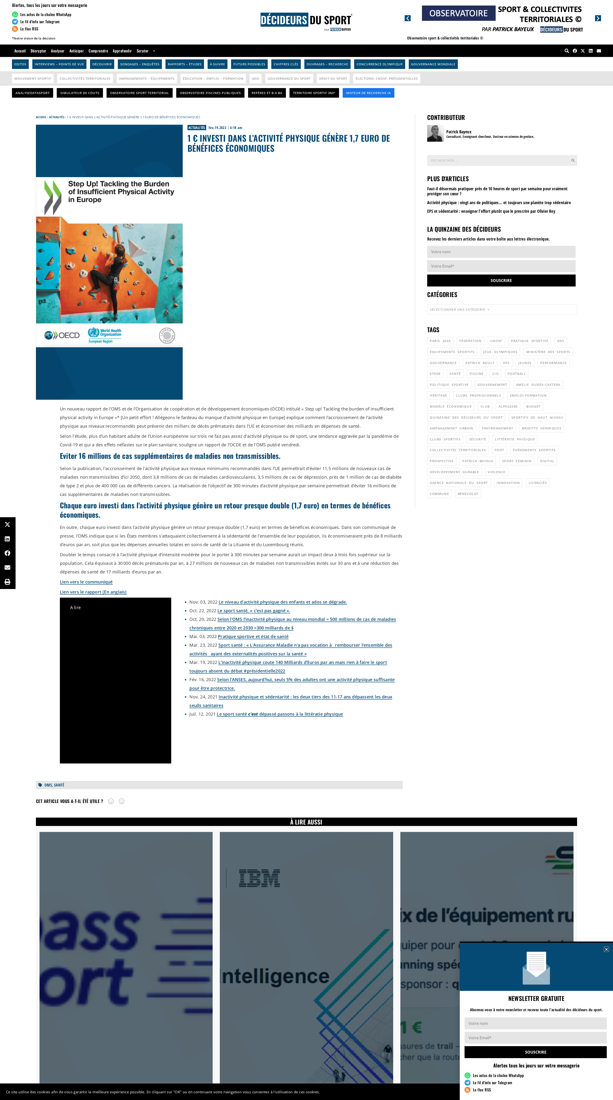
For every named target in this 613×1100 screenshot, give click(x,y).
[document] (306, 550)
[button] (606, 949)
